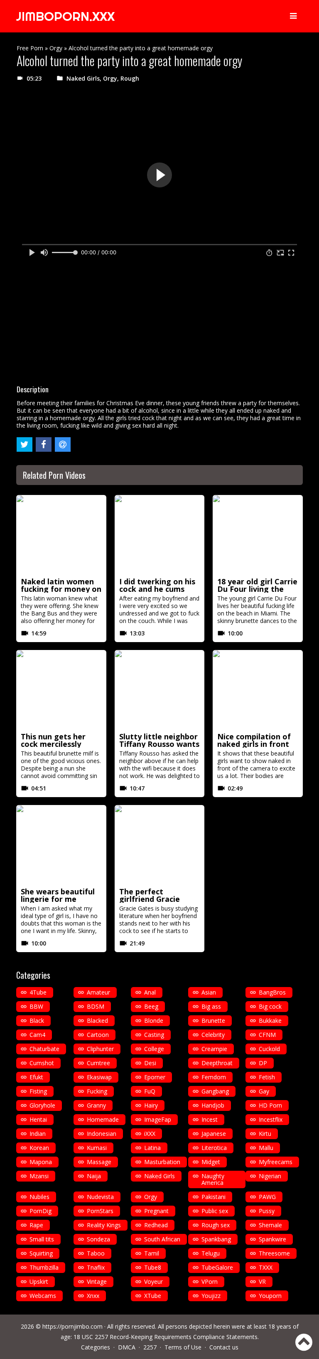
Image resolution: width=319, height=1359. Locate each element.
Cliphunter (100, 1049)
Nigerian (270, 1176)
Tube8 (152, 1267)
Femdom (213, 1077)
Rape (36, 1225)
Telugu (210, 1253)
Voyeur (153, 1281)
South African (162, 1239)
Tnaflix (96, 1267)
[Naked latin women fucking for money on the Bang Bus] (61, 534)
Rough (129, 78)
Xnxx (93, 1296)
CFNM (267, 1035)
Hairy (151, 1105)
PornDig (40, 1211)
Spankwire (272, 1239)
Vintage (97, 1281)
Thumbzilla (44, 1267)
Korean (39, 1148)
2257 (150, 1347)
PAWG (267, 1197)
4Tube (38, 992)
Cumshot (41, 1063)
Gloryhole (42, 1105)
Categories (95, 1347)
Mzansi (39, 1176)
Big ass (211, 1006)
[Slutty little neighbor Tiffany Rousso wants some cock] (159, 689)
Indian (37, 1133)
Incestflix (270, 1119)
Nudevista (100, 1197)
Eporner (154, 1077)
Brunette (213, 1020)
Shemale (270, 1225)
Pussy (267, 1211)
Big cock (270, 1006)
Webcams (42, 1296)
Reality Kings (104, 1225)
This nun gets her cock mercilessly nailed (53, 743)
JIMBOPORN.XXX (65, 16)
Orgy (55, 48)
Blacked (97, 1020)
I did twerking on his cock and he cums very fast (157, 588)
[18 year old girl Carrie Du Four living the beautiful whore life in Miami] (257, 534)
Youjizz (211, 1296)
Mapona (40, 1162)
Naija (94, 1176)
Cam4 (37, 1035)
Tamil (151, 1253)
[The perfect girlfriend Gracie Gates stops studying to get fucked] (159, 844)
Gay (264, 1091)
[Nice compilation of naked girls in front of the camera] (257, 689)
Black (36, 1020)
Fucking (97, 1091)
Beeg (151, 1006)
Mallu (266, 1148)
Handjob (212, 1105)
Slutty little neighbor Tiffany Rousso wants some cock (159, 743)
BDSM (95, 1006)
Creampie (214, 1049)
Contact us (223, 1347)
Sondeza (98, 1239)
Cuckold (269, 1049)
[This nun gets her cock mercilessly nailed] (61, 689)
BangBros (272, 992)
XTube (152, 1296)
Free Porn (30, 48)
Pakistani (213, 1197)
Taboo (96, 1253)
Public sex (214, 1211)
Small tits (41, 1239)
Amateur (98, 992)
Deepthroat (217, 1063)
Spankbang (216, 1239)
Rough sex (215, 1225)
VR (262, 1281)
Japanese (213, 1133)
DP (263, 1063)
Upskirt (38, 1281)
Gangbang (215, 1091)
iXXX (149, 1133)
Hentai (38, 1119)
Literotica (214, 1148)
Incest (209, 1119)
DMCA (126, 1347)
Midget (210, 1162)
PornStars (100, 1211)
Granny (96, 1105)
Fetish (267, 1077)
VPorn (209, 1281)
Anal (150, 992)
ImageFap (157, 1119)
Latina (152, 1148)
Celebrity (213, 1035)
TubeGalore (217, 1267)
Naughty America (212, 1179)
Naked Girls (83, 78)
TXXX (265, 1267)
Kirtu (265, 1133)
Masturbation (162, 1162)
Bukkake (270, 1020)
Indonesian (101, 1133)
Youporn (270, 1296)
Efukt (36, 1077)
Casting (154, 1035)
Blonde (153, 1020)
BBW (36, 1006)
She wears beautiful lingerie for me (58, 895)
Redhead (156, 1225)
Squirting (41, 1253)
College (154, 1049)
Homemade (103, 1119)
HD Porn (270, 1105)
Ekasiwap (99, 1077)
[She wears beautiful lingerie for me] (61, 844)
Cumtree (98, 1063)
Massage (99, 1162)
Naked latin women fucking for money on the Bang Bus (61, 588)
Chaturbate (44, 1049)
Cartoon (98, 1035)
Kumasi (97, 1148)
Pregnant (156, 1211)
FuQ (149, 1091)
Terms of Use (182, 1347)
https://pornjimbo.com (72, 1326)
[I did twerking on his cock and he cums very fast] (159, 534)
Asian (208, 992)
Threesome (274, 1253)
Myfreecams (275, 1162)
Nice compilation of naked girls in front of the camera (254, 743)
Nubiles (39, 1197)
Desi (150, 1063)
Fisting (38, 1091)
